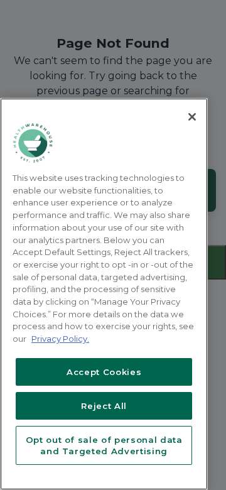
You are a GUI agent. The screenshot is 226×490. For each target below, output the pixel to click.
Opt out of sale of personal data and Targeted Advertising (104, 445)
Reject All (104, 406)
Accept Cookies (104, 372)
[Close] (192, 117)
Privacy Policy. (60, 339)
